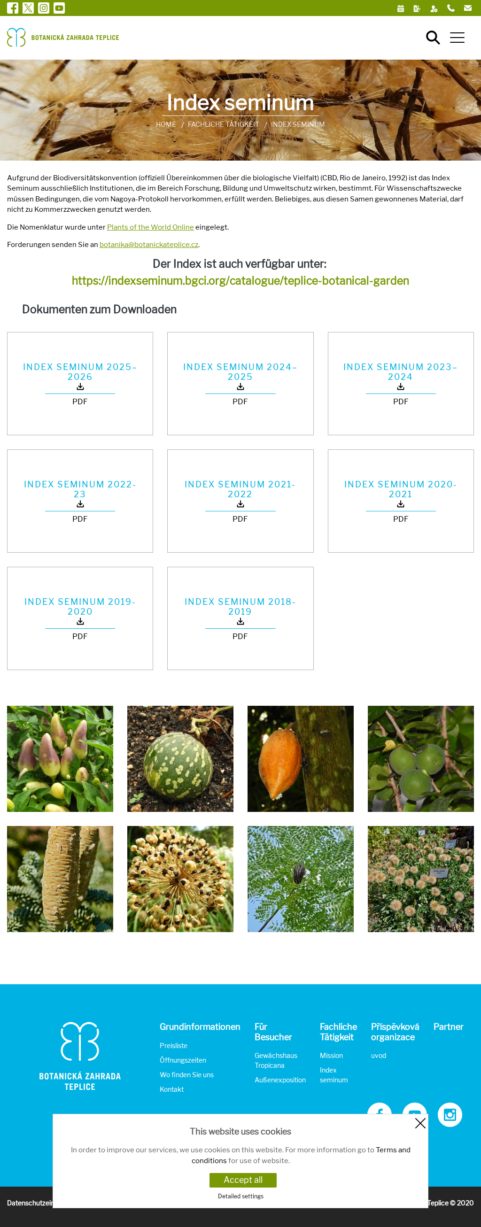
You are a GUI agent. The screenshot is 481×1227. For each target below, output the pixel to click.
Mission (331, 1055)
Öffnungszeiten (183, 1060)
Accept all (243, 1180)
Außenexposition (280, 1080)
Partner (449, 1027)
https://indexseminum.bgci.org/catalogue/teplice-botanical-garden (240, 280)
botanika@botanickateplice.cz (149, 244)
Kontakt (172, 1089)
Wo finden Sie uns (187, 1075)
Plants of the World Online (150, 227)
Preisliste (173, 1046)
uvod (378, 1055)
